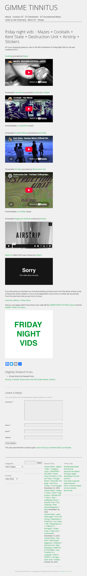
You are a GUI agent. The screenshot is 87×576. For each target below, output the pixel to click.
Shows (41, 20)
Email (7, 431)
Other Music (26, 300)
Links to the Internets (15, 20)
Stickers (39, 255)
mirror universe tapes (72, 485)
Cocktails (46, 92)
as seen (36, 92)
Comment (9, 402)
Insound (8, 300)
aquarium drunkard (71, 471)
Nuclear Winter (21, 133)
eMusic (16, 300)
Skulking (8, 56)
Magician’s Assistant (23, 219)
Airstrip (43, 219)
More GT (32, 20)
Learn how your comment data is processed (53, 447)
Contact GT (18, 17)
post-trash (68, 490)
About (8, 17)
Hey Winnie (19, 92)
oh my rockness (70, 488)
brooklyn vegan (70, 474)
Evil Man (18, 169)
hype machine (69, 483)
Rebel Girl (9, 255)
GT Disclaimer (31, 17)
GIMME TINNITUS (31, 7)
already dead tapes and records (71, 467)
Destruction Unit (39, 169)
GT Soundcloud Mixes (50, 17)
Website (8, 437)
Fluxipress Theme (66, 571)
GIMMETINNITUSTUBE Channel (62, 305)
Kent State (42, 133)
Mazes (25, 56)
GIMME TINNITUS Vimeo (15, 307)
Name (8, 425)
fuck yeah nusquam (71, 481)
